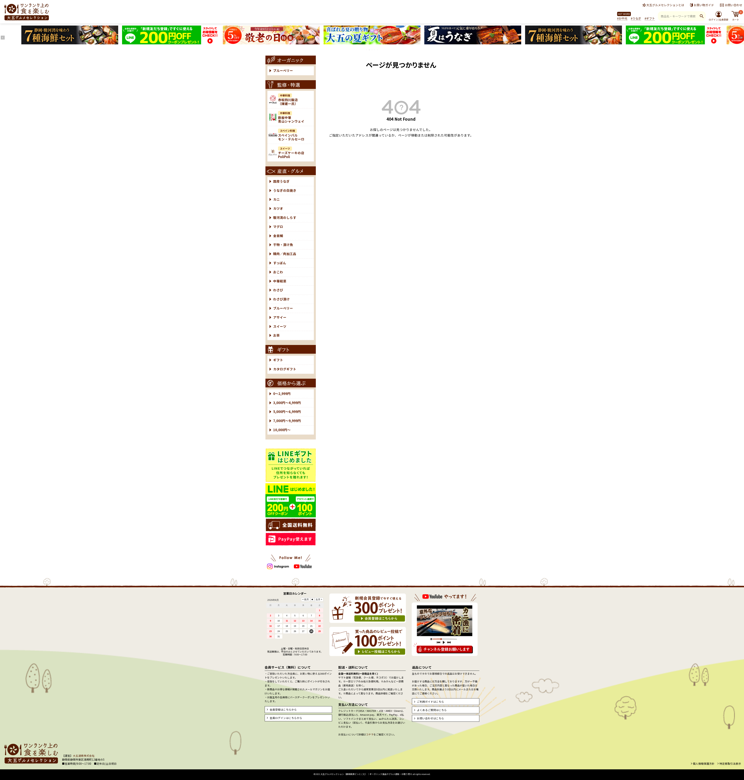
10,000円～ (282, 429)
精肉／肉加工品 (284, 253)
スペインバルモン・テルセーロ (291, 135)
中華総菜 (279, 281)
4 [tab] (375, 50)
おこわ (278, 272)
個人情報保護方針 (704, 763)
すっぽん (279, 263)
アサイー (279, 317)
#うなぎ (636, 18)
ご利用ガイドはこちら (430, 701)
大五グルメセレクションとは (665, 5)
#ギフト (650, 18)
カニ (276, 199)
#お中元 (622, 18)
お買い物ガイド (704, 5)
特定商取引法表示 (730, 763)
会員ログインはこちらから (286, 718)
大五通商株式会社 (84, 756)
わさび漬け (281, 299)
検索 (701, 16)
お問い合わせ (733, 5)
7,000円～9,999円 (287, 420)
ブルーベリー (283, 70)
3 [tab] (372, 50)
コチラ (370, 734)
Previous (3, 38)
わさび (278, 290)
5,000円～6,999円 (287, 411)
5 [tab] (378, 50)
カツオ (278, 208)
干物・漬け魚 (283, 244)
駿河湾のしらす (284, 217)
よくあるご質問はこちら (432, 710)
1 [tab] (367, 50)
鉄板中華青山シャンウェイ (291, 117)
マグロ (278, 226)
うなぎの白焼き (284, 190)
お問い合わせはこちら (430, 718)
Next (741, 38)
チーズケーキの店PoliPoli (291, 153)
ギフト (278, 360)
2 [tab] (369, 50)
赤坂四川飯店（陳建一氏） (288, 100)
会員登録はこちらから (283, 709)
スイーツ (279, 326)
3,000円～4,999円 (287, 402)
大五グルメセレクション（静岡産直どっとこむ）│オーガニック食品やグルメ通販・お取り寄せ (366, 774)
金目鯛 (278, 235)
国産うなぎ (281, 181)
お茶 (276, 335)
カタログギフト (284, 369)
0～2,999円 (282, 393)
